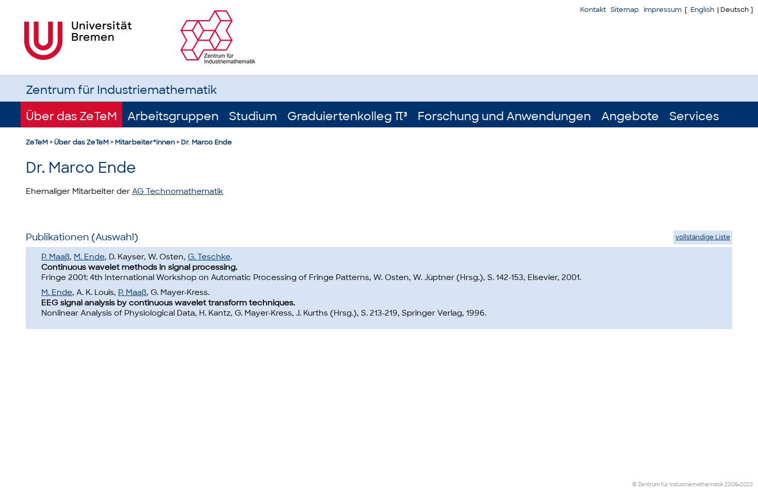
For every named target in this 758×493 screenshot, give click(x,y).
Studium (253, 116)
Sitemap (625, 9)
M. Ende (89, 257)
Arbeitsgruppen (173, 116)
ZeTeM (37, 142)
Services (694, 116)
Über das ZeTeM (71, 116)
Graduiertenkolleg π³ (347, 116)
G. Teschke (209, 257)
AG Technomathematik (177, 191)
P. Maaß (55, 257)
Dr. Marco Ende (206, 142)
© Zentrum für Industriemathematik (677, 484)
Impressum (663, 9)
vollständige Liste (702, 237)
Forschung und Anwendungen (504, 116)
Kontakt (593, 9)
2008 (731, 484)
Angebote (630, 116)
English (702, 9)
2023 (746, 484)
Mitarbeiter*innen (145, 142)
